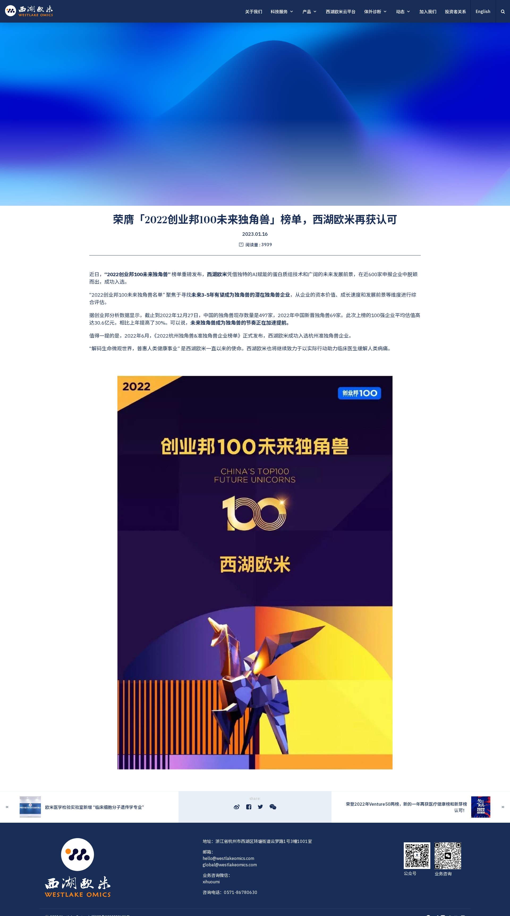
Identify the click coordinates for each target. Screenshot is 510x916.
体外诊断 (372, 11)
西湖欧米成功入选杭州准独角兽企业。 (311, 336)
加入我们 (427, 11)
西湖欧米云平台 (341, 11)
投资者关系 (455, 11)
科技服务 (279, 11)
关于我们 (253, 11)
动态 (400, 11)
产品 (307, 11)
